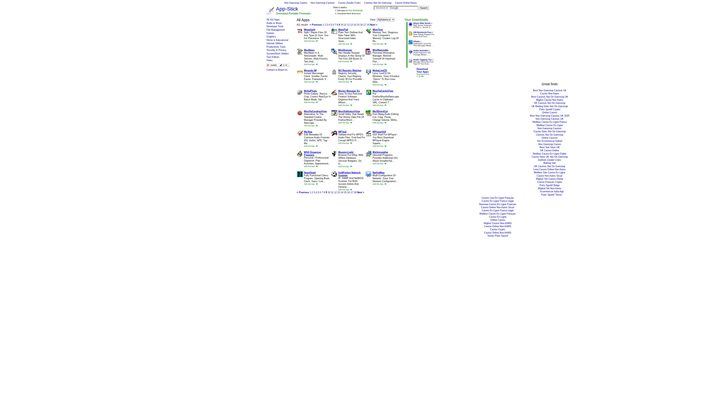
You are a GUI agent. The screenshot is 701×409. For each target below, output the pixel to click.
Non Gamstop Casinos (323, 2)
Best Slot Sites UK (550, 147)
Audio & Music (274, 23)
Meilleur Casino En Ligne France (550, 122)
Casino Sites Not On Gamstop (550, 131)
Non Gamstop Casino (295, 2)
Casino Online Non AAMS (497, 226)
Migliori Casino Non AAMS (498, 223)
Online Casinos (550, 137)
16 (361, 24)
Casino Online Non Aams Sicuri (497, 207)
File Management (276, 29)
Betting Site (549, 163)
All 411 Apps (273, 19)
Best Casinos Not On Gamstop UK (549, 96)
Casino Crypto (497, 229)
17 (364, 24)
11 (345, 24)
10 (342, 24)
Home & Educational (277, 40)
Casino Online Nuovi (406, 2)
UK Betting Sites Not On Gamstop (549, 106)
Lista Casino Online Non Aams (549, 169)
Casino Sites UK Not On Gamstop (550, 156)
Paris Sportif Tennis (551, 194)
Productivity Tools (276, 46)
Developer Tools (275, 26)
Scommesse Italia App (552, 191)
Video (270, 60)
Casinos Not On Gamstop (377, 2)
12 (348, 24)
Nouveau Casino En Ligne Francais (497, 204)
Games (270, 33)
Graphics (271, 36)
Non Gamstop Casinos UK (550, 118)
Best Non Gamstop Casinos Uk (549, 90)
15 (358, 24)
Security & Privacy (276, 50)
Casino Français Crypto (549, 182)
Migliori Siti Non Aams (549, 188)
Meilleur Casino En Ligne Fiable (549, 153)
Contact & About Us (277, 69)
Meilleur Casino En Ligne (550, 125)
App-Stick (287, 9)
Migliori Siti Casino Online (549, 179)
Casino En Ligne (497, 216)
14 (355, 24)
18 (368, 24)
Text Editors (273, 57)
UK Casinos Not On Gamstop (549, 103)
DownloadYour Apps (422, 70)
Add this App (309, 41)
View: (373, 19)
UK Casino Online (549, 150)
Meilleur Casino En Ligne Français (498, 213)
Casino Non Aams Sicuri (549, 175)
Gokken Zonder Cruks (549, 160)
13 (351, 24)
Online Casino (549, 112)
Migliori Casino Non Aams (549, 100)
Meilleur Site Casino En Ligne (549, 172)
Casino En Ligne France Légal (498, 201)
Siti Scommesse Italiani (549, 141)
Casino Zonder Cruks (349, 2)
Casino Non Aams (549, 93)
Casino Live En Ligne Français (498, 197)
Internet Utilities (275, 43)
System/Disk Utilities (278, 53)
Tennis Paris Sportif (497, 235)
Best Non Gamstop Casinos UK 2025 (549, 115)
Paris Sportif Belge (550, 185)
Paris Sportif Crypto (549, 109)
